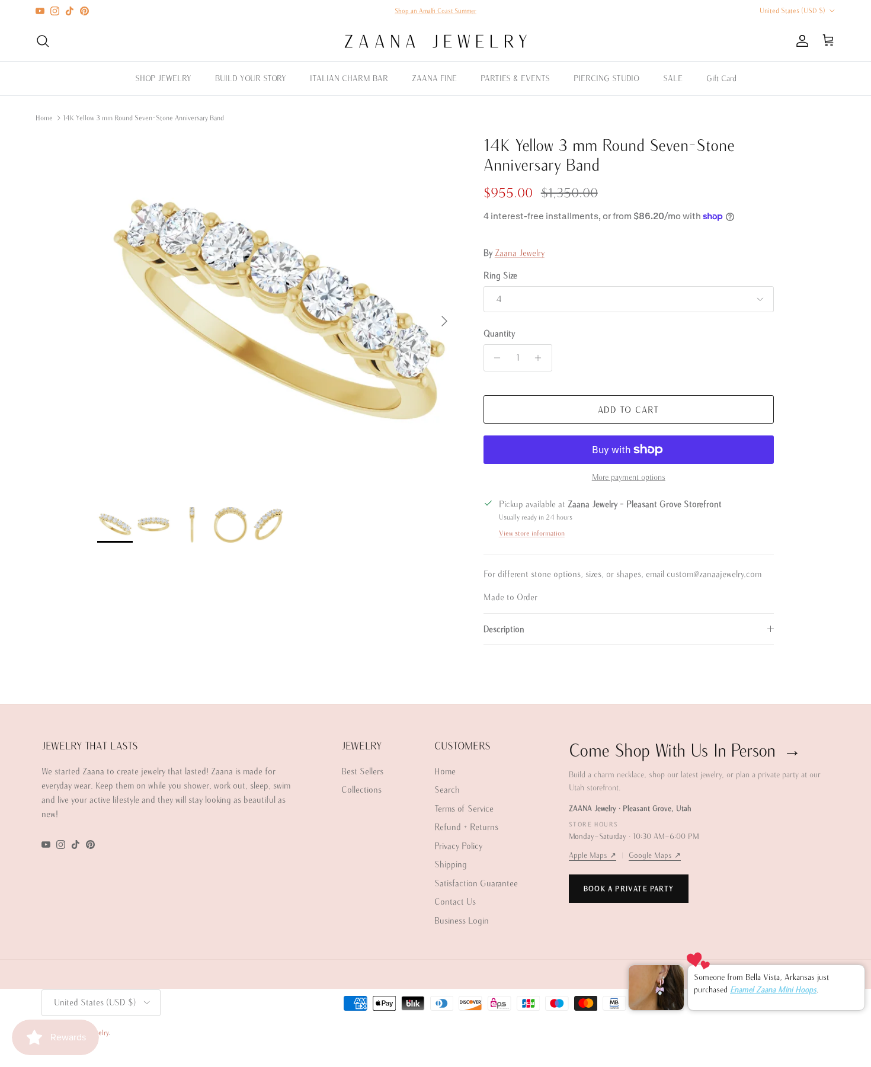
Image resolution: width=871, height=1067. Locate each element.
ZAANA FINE (434, 78)
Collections (361, 789)
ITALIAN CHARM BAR (349, 78)
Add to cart (628, 410)
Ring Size (500, 275)
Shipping (450, 864)
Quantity (499, 333)
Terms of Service (464, 808)
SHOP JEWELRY (163, 78)
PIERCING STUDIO (606, 78)
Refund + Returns (466, 827)
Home (44, 117)
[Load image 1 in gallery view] (277, 315)
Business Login (461, 920)
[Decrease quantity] (494, 358)
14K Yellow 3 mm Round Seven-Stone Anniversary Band (143, 117)
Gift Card (721, 78)
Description (503, 629)
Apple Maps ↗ (592, 855)
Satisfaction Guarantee (476, 883)
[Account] (799, 41)
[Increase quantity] (541, 358)
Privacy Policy (458, 846)
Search (447, 789)
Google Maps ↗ (655, 855)
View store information (532, 533)
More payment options (628, 477)
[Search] (43, 41)
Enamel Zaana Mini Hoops (773, 989)
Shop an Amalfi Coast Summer (435, 10)
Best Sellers (362, 771)
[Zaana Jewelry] (435, 41)
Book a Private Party (629, 888)
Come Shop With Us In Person (685, 749)
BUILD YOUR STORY (250, 78)
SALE (673, 78)
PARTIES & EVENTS (515, 78)
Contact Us (455, 901)
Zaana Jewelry (520, 253)
